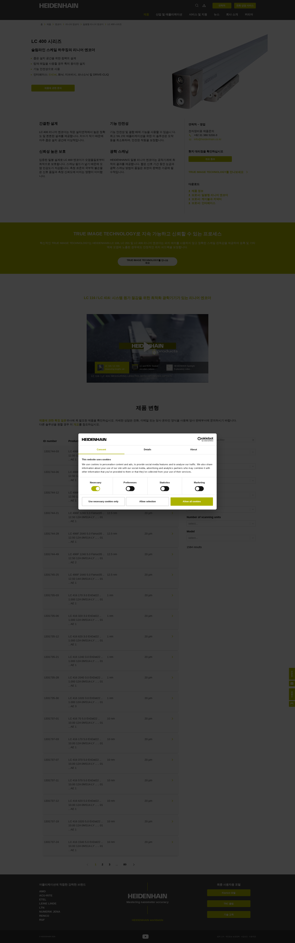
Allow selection (147, 501)
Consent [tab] (101, 449)
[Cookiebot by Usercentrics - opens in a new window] (199, 439)
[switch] (130, 488)
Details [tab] (147, 449)
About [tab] (193, 449)
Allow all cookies (192, 501)
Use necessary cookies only (103, 501)
